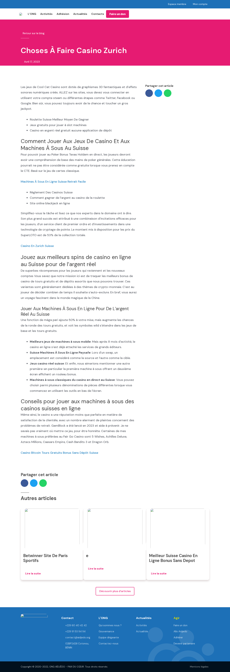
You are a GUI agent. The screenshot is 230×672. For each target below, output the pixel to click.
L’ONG (32, 14)
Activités (46, 14)
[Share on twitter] (158, 93)
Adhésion (63, 14)
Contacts (97, 14)
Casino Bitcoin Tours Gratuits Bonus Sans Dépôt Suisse (59, 453)
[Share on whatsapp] (167, 93)
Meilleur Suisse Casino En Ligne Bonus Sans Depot (173, 558)
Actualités (80, 14)
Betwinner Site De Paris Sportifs (45, 558)
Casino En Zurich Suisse (37, 246)
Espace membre (177, 4)
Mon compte (200, 4)
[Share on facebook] (149, 93)
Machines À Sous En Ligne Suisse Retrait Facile (53, 182)
